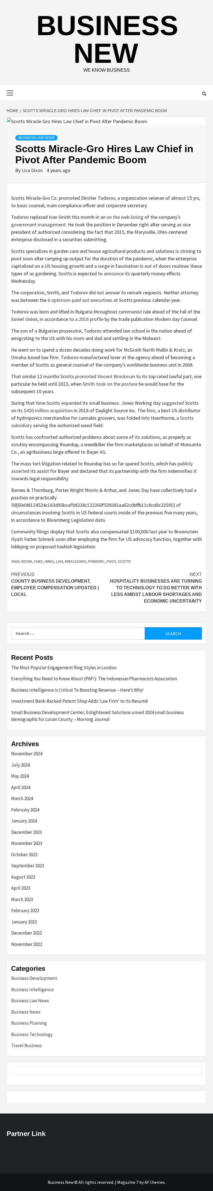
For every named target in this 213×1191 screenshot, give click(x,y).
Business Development (34, 978)
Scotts (124, 561)
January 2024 (24, 821)
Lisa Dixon (33, 170)
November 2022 (26, 944)
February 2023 (25, 910)
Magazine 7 (127, 1182)
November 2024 (26, 754)
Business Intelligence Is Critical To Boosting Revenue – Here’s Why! (77, 690)
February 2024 (25, 810)
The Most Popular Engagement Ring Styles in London (63, 668)
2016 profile (91, 319)
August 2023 (23, 877)
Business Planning (29, 1023)
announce (114, 273)
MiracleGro (75, 561)
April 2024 (20, 787)
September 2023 (27, 866)
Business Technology (32, 1034)
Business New (107, 39)
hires (49, 561)
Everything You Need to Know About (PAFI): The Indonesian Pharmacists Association (94, 679)
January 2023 (24, 922)
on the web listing (124, 217)
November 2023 (26, 843)
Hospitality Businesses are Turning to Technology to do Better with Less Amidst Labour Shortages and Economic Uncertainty (156, 587)
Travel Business (26, 1045)
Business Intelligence (32, 990)
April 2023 (20, 888)
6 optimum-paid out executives (80, 300)
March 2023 (22, 899)
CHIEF (38, 561)
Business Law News (36, 138)
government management (38, 224)
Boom (26, 561)
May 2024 (20, 776)
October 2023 (24, 855)
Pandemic (96, 561)
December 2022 (26, 933)
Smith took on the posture (110, 384)
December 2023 (26, 832)
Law (59, 561)
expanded (71, 403)
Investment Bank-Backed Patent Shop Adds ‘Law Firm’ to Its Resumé (79, 701)
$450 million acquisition (48, 410)
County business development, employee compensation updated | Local (55, 584)
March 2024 (22, 798)
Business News (25, 1012)
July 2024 (20, 765)
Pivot (111, 561)
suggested (173, 403)
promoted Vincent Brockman (105, 376)
